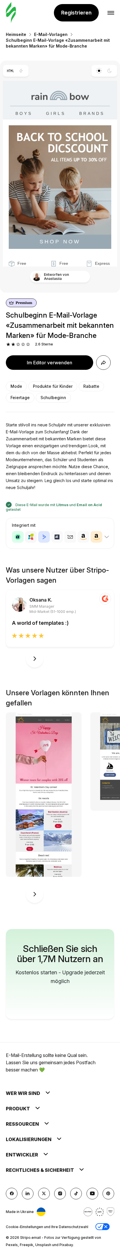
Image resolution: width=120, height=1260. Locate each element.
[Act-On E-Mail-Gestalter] (31, 537)
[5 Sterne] (28, 344)
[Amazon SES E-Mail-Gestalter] (96, 537)
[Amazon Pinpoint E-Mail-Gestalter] (83, 537)
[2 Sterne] (13, 344)
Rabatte (91, 386)
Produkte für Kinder (53, 386)
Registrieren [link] (76, 13)
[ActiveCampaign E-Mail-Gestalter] (44, 537)
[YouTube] (92, 1193)
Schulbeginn (53, 397)
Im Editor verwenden (49, 362)
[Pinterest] (108, 1193)
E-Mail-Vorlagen (51, 34)
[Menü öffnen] (110, 13)
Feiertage (20, 397)
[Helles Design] (98, 71)
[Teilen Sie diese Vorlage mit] (103, 362)
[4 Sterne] (23, 344)
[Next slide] (34, 658)
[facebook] (11, 1193)
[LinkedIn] (27, 1193)
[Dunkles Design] (109, 71)
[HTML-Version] (10, 71)
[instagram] (60, 1193)
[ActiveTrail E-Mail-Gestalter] (57, 537)
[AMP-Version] (21, 71)
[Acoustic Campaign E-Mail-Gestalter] (18, 537)
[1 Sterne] (8, 344)
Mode (16, 386)
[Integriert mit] (106, 537)
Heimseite (16, 34)
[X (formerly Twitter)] (44, 1193)
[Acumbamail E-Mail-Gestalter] (70, 537)
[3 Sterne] (18, 344)
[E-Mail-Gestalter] (11, 13)
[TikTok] (76, 1193)
